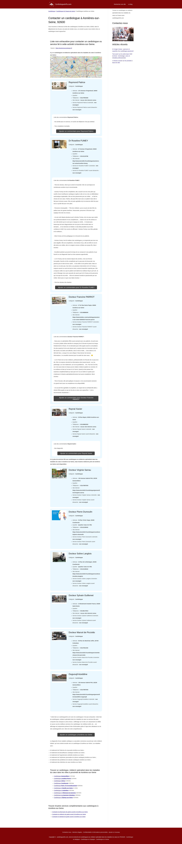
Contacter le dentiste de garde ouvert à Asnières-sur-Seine (68, 816)
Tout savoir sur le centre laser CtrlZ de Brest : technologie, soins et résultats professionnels (122, 56)
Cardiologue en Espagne (88, 839)
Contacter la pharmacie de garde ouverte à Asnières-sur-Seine (70, 812)
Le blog (130, 4)
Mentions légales (77, 832)
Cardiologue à (63, 788)
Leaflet (89, 77)
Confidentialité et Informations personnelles (95, 832)
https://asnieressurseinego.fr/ (64, 48)
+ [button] (52, 58)
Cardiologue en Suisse (102, 839)
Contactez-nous (66, 832)
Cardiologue (51, 11)
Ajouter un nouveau (114, 832)
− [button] (52, 60)
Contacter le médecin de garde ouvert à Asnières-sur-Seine (69, 814)
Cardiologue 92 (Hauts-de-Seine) (65, 11)
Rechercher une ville (120, 4)
